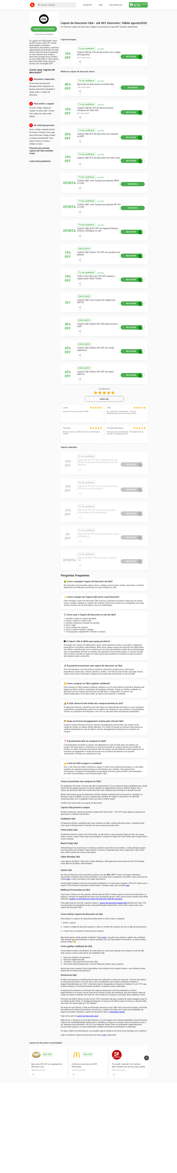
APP (134, 137)
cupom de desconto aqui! (87, 1016)
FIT (134, 351)
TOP (134, 327)
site (104, 1035)
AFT (134, 537)
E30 (134, 561)
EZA (134, 256)
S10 (134, 232)
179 (134, 303)
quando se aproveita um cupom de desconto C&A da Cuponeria (95, 899)
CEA (134, 56)
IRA (134, 112)
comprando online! (117, 1012)
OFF (134, 513)
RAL (134, 489)
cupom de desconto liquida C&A (113, 903)
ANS (134, 375)
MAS (134, 464)
